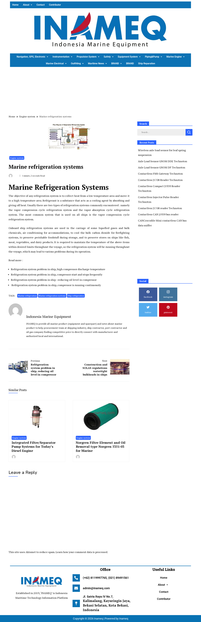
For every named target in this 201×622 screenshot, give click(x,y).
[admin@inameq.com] (76, 588)
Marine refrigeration (27, 295)
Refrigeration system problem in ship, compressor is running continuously (56, 285)
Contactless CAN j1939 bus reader (158, 214)
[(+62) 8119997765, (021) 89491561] (76, 578)
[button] (27, 4)
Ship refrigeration (76, 295)
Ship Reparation (146, 63)
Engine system (17, 157)
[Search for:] (161, 132)
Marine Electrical (55, 63)
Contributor (55, 4)
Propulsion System (87, 56)
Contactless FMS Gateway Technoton (160, 173)
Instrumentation (61, 56)
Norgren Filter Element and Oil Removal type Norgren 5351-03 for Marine (100, 446)
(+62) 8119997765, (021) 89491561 (106, 577)
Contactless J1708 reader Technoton (160, 208)
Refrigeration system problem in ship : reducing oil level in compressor (54, 280)
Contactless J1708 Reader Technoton (160, 180)
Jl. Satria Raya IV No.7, (106, 603)
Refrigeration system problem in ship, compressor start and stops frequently (56, 274)
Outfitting (76, 63)
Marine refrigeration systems (52, 295)
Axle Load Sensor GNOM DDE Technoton (162, 161)
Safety (107, 56)
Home (15, 4)
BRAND (115, 63)
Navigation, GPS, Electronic (31, 56)
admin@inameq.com (96, 588)
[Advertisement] (98, 90)
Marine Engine (174, 56)
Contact (40, 4)
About (26, 4)
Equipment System (128, 56)
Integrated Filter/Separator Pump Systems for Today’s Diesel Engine (34, 446)
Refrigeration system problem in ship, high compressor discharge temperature (58, 269)
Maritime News (96, 63)
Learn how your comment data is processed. (82, 552)
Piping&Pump (152, 56)
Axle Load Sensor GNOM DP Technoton (161, 167)
